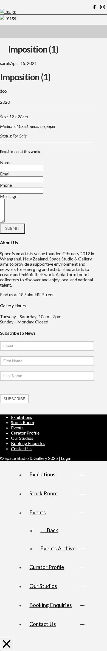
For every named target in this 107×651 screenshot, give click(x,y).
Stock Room (22, 422)
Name (6, 162)
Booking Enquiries (28, 443)
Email (5, 173)
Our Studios (22, 438)
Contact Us (21, 448)
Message (8, 196)
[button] (100, 31)
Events (17, 427)
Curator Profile (25, 432)
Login (66, 458)
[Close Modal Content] (6, 644)
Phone (6, 185)
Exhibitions (21, 417)
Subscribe (14, 399)
